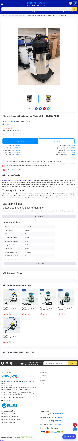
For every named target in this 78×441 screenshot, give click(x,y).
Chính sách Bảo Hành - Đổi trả (10, 419)
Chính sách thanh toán (8, 422)
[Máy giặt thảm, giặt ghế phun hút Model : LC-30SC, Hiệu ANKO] (39, 56)
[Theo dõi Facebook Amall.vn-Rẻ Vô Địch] (2, 363)
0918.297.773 (71, 148)
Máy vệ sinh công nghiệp (7, 12)
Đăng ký (72, 363)
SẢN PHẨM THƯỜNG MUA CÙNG (17, 285)
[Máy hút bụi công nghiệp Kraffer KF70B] (48, 297)
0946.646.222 (71, 146)
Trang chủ (43, 375)
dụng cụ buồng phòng (56, 12)
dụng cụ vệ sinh (67, 12)
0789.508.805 (17, 148)
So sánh (2, 440)
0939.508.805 (16, 152)
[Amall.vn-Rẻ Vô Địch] (39, 3)
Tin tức (42, 383)
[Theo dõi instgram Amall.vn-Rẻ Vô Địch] (11, 363)
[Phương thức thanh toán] (52, 432)
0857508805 (20, 398)
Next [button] (74, 56)
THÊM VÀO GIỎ (57, 141)
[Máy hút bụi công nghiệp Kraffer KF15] (11, 325)
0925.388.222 (17, 146)
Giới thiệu (43, 380)
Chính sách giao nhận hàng (9, 416)
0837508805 (58, 417)
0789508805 (59, 414)
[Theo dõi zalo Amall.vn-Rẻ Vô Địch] (7, 363)
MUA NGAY (20, 141)
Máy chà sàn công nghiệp (22, 12)
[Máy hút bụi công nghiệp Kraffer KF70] (66, 297)
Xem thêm (40, 216)
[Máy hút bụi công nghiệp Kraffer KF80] (29, 297)
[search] (74, 9)
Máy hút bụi (33, 12)
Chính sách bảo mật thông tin (10, 414)
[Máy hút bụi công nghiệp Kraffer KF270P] (11, 297)
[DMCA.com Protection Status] (26, 437)
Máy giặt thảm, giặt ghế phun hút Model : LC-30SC (17, 180)
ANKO (13, 121)
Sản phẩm (43, 378)
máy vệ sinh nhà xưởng (43, 12)
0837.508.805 (71, 150)
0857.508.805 (16, 150)
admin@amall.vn (13, 401)
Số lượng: (5, 135)
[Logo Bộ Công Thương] (9, 405)
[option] (39, 56)
